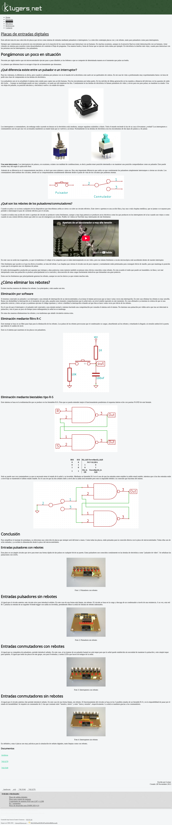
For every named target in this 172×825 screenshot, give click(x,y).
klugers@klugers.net (20, 823)
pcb (14, 789)
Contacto (9, 28)
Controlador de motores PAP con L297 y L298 (26, 801)
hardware (7, 789)
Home (8, 17)
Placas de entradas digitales (25, 33)
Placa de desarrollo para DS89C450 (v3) (24, 806)
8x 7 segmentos (15, 803)
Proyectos (9, 19)
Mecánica (9, 24)
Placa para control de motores (20, 799)
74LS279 (4, 761)
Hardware (9, 22)
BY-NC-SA (29, 819)
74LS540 (4, 768)
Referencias (10, 26)
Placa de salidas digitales (18, 797)
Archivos (4, 755)
